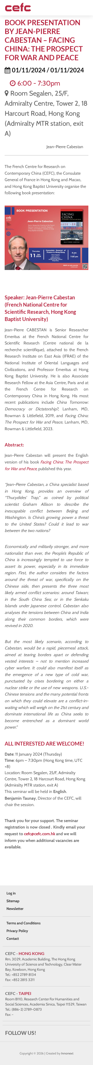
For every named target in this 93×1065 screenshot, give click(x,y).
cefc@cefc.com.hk (39, 833)
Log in (11, 893)
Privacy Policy (17, 930)
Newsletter (15, 908)
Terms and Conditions (23, 923)
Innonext (67, 1053)
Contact (12, 938)
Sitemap (12, 901)
